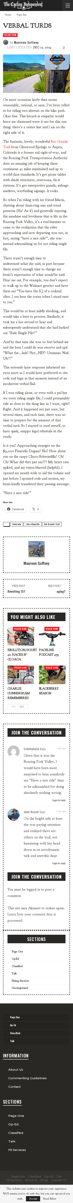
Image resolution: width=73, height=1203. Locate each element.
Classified (17, 966)
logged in (33, 889)
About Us (15, 1070)
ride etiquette (33, 524)
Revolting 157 (16, 591)
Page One (10, 35)
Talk (14, 973)
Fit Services (17, 1150)
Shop (44, 1180)
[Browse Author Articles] (36, 549)
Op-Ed (15, 959)
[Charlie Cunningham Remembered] (21, 675)
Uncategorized (20, 988)
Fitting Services (20, 980)
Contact (14, 1087)
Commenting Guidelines (27, 1078)
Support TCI (59, 1180)
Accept (33, 1198)
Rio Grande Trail (52, 524)
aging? (61, 591)
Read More (49, 1198)
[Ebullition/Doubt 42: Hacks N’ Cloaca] (21, 636)
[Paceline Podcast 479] (52, 636)
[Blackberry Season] (52, 675)
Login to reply (58, 800)
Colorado (16, 524)
